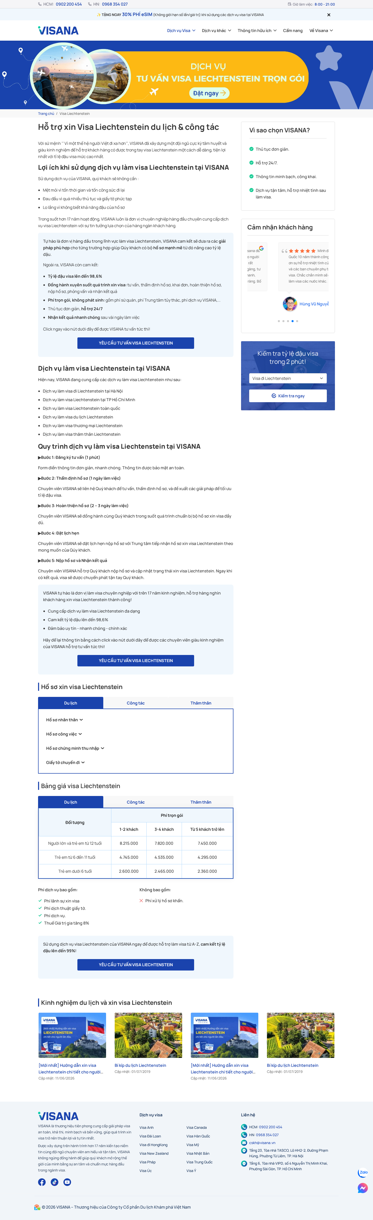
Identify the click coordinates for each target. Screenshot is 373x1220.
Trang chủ (46, 113)
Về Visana (319, 30)
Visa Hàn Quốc (198, 1136)
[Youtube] (67, 1182)
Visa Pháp (148, 1162)
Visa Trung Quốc (200, 1162)
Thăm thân (201, 703)
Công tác (136, 703)
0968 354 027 (115, 4)
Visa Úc (146, 1170)
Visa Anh (147, 1127)
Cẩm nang (293, 30)
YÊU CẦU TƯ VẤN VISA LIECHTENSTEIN (136, 343)
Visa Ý (191, 1170)
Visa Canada (197, 1127)
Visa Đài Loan (150, 1136)
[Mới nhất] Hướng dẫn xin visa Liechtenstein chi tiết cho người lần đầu (69, 1071)
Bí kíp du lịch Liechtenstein (140, 1065)
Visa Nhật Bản (198, 1153)
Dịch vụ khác (214, 30)
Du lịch (70, 703)
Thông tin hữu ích (255, 30)
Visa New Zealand (154, 1153)
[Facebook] (42, 1182)
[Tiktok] (54, 1182)
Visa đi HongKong (153, 1144)
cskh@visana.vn (262, 1142)
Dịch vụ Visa (178, 30)
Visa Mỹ (193, 1144)
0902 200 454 (69, 4)
